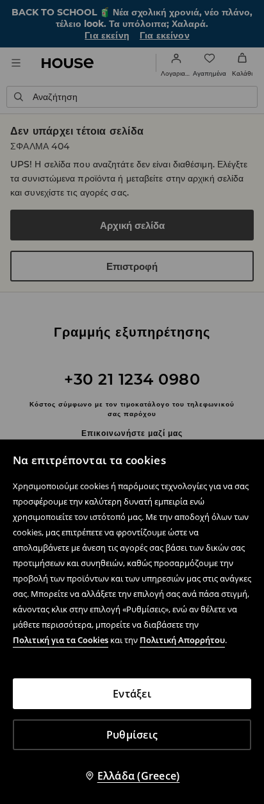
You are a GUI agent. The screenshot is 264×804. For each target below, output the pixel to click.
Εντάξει (132, 694)
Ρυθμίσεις (132, 735)
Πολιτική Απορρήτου (182, 640)
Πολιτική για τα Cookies (60, 640)
